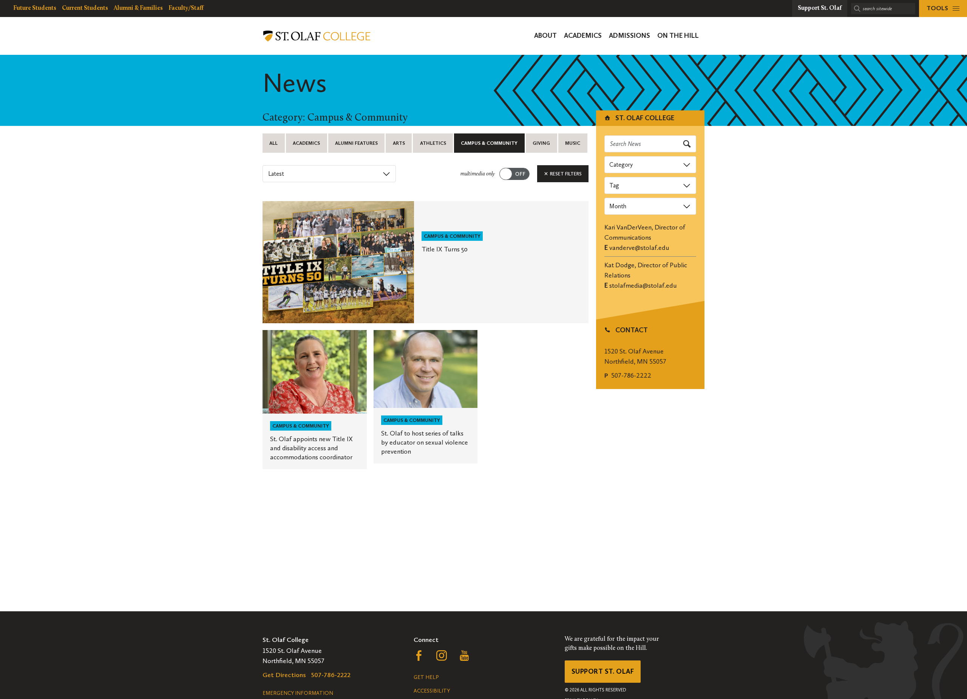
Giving (541, 143)
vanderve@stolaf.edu (639, 247)
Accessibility (432, 691)
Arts (399, 143)
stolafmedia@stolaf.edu (643, 285)
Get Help (426, 677)
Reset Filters (565, 174)
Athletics (433, 143)
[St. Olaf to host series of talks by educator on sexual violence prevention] (426, 397)
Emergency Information (298, 693)
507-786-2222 (631, 375)
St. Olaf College (644, 118)
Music (572, 143)
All (273, 143)
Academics (306, 143)
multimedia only (477, 174)
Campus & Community (489, 143)
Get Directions (284, 675)
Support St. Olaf (603, 671)
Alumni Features (356, 143)
